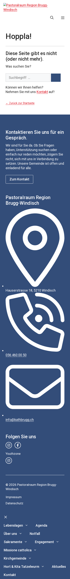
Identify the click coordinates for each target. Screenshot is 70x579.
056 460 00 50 (16, 355)
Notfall (35, 534)
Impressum (14, 497)
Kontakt (42, 92)
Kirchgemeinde (15, 558)
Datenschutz (14, 503)
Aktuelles (59, 567)
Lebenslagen (13, 525)
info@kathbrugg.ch (20, 420)
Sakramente (13, 542)
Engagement (44, 542)
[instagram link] (9, 445)
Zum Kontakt (19, 179)
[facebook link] (18, 445)
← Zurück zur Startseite (20, 103)
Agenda (41, 525)
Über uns (10, 534)
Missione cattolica (18, 550)
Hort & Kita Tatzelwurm (21, 567)
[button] (51, 17)
